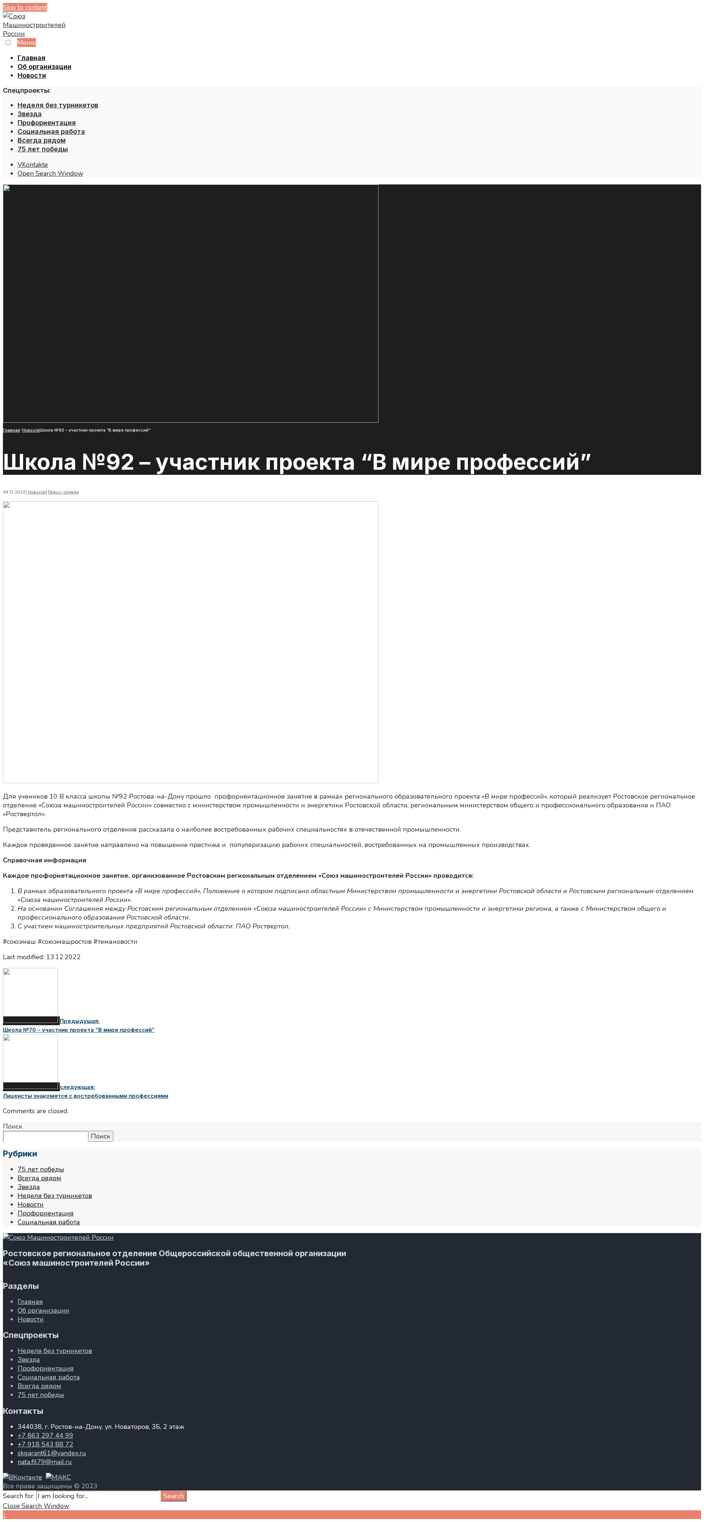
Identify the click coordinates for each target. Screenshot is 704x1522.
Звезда (30, 114)
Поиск (12, 1126)
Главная (31, 58)
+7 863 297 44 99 (45, 1435)
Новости (32, 75)
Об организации (45, 66)
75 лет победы (43, 149)
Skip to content (25, 7)
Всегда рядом (42, 140)
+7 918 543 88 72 (45, 1444)
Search (174, 1496)
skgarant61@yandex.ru (52, 1453)
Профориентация (47, 122)
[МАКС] (58, 1477)
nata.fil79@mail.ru (45, 1461)
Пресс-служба (63, 492)
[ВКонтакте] (22, 1477)
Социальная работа (51, 131)
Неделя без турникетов (58, 105)
